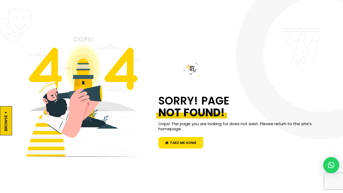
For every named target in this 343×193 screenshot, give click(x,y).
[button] (331, 165)
